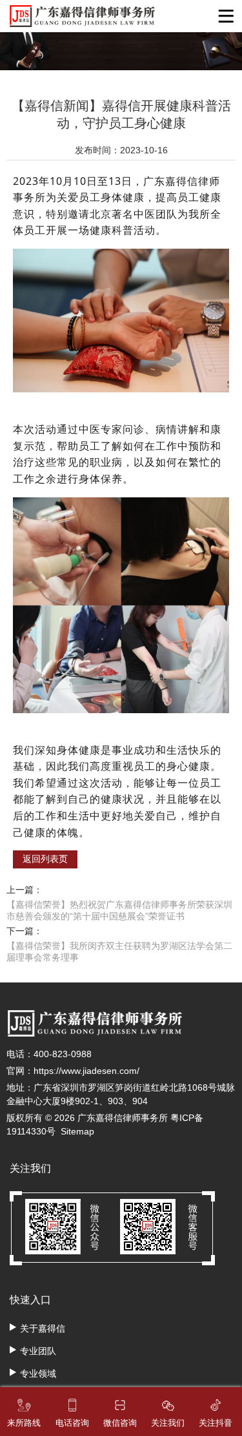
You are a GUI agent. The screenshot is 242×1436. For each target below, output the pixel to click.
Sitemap (77, 1131)
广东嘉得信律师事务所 (122, 1118)
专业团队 (38, 1351)
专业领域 (38, 1373)
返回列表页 (45, 859)
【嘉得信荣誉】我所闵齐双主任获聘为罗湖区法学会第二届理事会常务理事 (119, 951)
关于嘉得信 (42, 1328)
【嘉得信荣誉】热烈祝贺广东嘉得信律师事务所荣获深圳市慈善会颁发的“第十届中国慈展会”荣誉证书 (119, 910)
